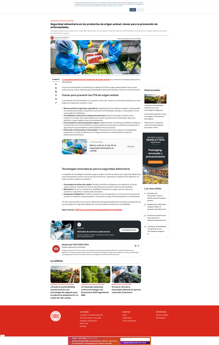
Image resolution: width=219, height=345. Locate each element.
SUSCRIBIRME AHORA (129, 230)
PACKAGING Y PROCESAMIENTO (88, 321)
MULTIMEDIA (83, 326)
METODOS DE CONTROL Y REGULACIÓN (90, 318)
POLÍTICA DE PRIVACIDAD (129, 321)
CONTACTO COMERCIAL (162, 315)
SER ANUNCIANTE (161, 318)
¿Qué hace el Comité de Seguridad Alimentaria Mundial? (98, 210)
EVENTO (125, 315)
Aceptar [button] (133, 9)
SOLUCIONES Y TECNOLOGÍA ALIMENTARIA (91, 315)
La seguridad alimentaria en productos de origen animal (86, 80)
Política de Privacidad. (117, 5)
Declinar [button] (140, 9)
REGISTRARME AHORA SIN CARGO (135, 343)
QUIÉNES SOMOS (127, 318)
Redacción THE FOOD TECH (62, 37)
